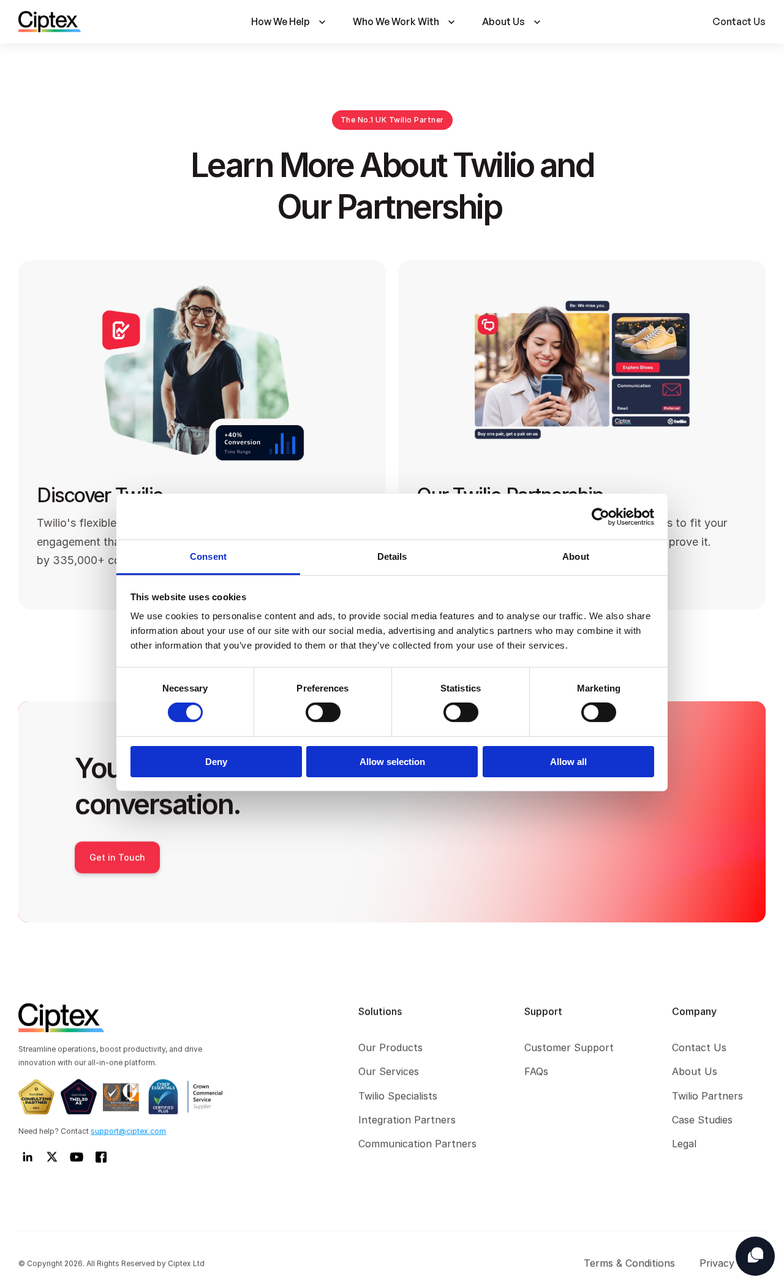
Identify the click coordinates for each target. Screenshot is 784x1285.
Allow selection (392, 761)
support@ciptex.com (128, 1131)
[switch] (323, 712)
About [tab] (575, 556)
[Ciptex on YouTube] (76, 1157)
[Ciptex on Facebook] (101, 1157)
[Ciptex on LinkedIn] (27, 1157)
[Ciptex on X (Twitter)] (52, 1157)
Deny (216, 761)
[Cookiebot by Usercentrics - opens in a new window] (600, 516)
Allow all (568, 761)
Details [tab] (392, 556)
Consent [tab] (208, 556)
